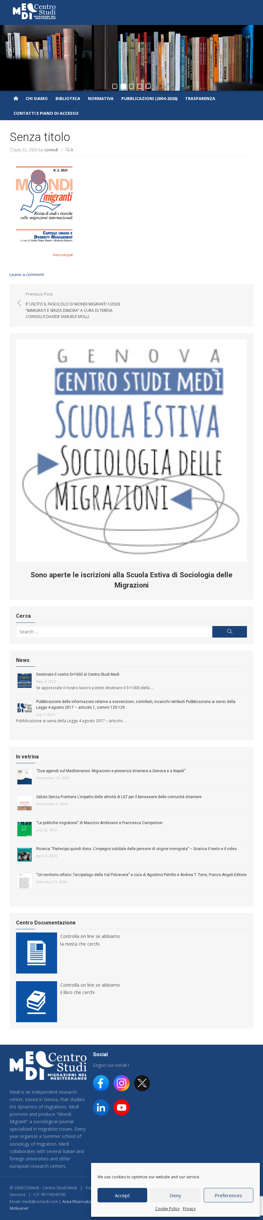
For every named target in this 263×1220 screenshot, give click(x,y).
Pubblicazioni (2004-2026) (149, 98)
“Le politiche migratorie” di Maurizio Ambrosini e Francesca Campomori (99, 823)
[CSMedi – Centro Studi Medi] (16, 98)
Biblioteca (67, 98)
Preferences (228, 1195)
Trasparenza (200, 98)
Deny (175, 1195)
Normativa (101, 98)
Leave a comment (27, 274)
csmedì (51, 150)
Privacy (189, 1208)
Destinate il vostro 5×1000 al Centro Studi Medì (77, 674)
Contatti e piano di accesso (46, 113)
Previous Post (73, 305)
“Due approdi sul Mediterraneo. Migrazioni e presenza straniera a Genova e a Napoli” (110, 771)
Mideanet (19, 1208)
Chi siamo (37, 98)
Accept (122, 1195)
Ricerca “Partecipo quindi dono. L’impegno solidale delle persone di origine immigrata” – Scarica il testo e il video (136, 849)
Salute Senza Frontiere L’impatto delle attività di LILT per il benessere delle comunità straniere (118, 797)
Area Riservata (76, 1201)
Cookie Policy (167, 1208)
